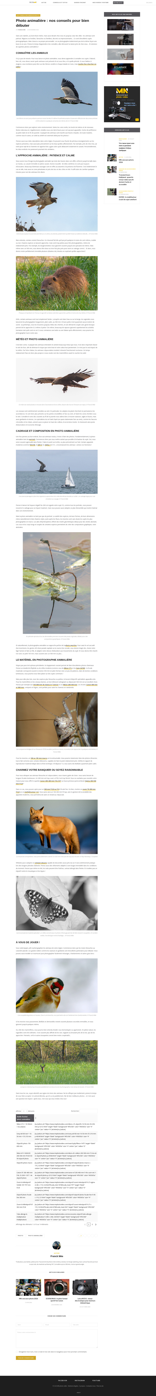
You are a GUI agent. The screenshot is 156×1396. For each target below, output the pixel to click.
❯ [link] (96, 1224)
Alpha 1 (48, 445)
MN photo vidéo (62, 1386)
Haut (79, 1392)
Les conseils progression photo (28, 15)
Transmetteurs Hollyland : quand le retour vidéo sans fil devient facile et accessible (126, 179)
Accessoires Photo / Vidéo (126, 191)
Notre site (118, 2)
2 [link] (92, 1224)
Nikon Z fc (68, 668)
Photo (20, 1235)
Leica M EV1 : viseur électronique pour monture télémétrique (85, 1301)
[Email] (96, 1235)
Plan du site (100, 1386)
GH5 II (40, 445)
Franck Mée (22, 29)
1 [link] (88, 1224)
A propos (82, 1386)
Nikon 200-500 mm (70, 685)
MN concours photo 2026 (28, 1299)
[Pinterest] (92, 1235)
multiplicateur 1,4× (32, 792)
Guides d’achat (80, 2)
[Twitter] (88, 1235)
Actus (43, 2)
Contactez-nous (91, 1386)
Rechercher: (75, 1111)
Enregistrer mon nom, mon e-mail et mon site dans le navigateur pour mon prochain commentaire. (53, 1352)
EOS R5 (32, 445)
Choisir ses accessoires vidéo (127, 169)
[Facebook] (85, 1235)
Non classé (123, 139)
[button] (32, 1118)
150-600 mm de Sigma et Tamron (45, 685)
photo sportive (71, 645)
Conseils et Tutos (60, 2)
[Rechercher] (144, 2)
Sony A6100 (80, 668)
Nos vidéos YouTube (101, 2)
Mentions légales (73, 1386)
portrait (32, 439)
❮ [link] (85, 1224)
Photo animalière (35, 1235)
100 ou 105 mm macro (39, 758)
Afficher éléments (25, 1111)
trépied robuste (41, 863)
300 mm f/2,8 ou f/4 (51, 789)
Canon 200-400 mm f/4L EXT (50, 781)
